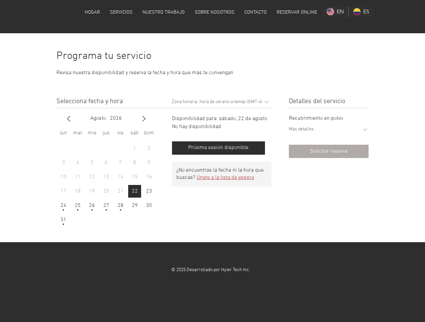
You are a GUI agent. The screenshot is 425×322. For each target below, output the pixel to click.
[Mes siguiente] (144, 119)
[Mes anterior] (69, 119)
